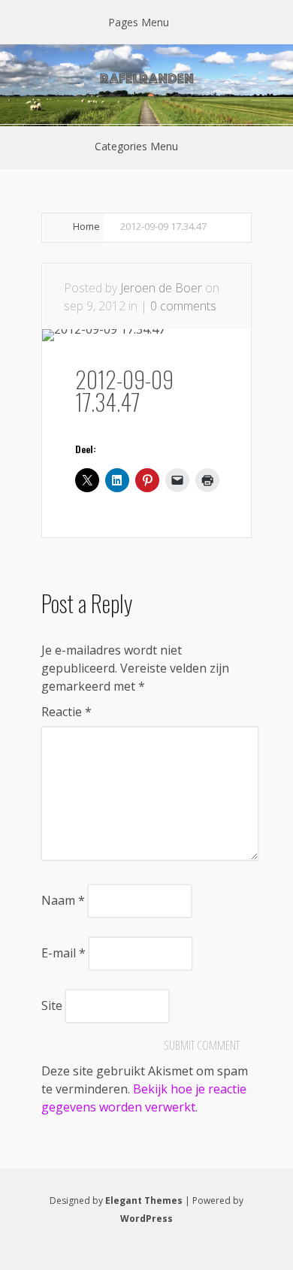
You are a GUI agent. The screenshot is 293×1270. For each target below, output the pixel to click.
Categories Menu (136, 146)
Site (51, 1005)
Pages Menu (138, 22)
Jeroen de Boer (161, 288)
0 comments (183, 306)
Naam (63, 900)
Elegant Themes (144, 1200)
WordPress (146, 1218)
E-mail (63, 953)
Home (86, 226)
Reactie (66, 711)
